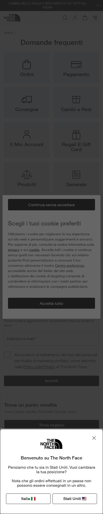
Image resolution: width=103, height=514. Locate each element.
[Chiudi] (94, 438)
